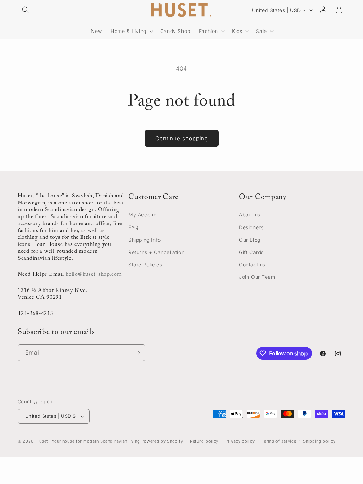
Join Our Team (257, 277)
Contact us (252, 264)
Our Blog (250, 240)
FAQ (133, 227)
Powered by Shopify (162, 441)
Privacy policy (240, 441)
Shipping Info (144, 240)
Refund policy (204, 441)
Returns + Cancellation (156, 252)
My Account (143, 215)
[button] (25, 10)
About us (250, 215)
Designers (251, 227)
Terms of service (279, 441)
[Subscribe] (137, 352)
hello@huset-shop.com (94, 274)
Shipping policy (319, 441)
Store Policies (145, 264)
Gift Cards (251, 252)
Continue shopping (181, 138)
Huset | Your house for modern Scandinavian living (88, 441)
